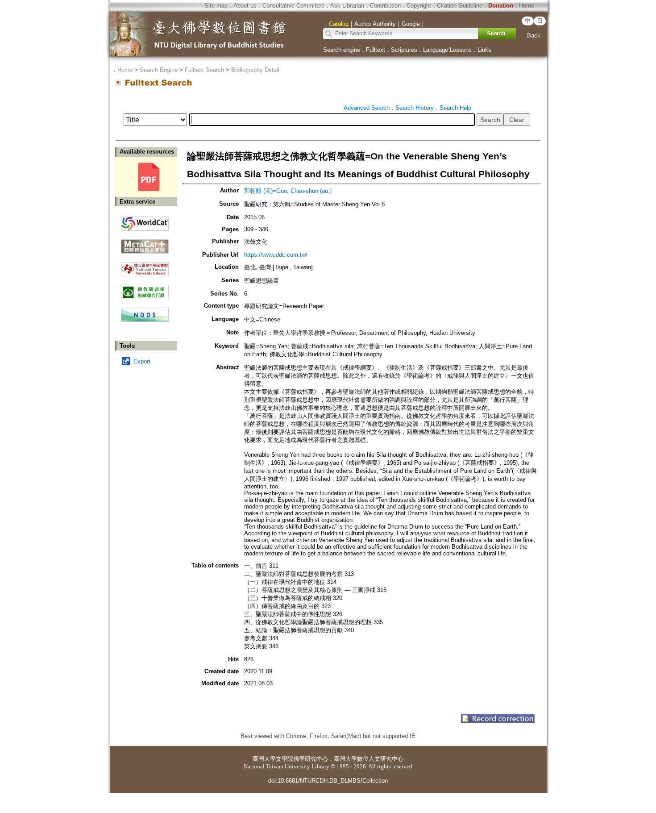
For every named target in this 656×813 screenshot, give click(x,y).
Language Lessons (447, 49)
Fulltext (375, 49)
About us (245, 5)
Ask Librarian (347, 5)
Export (141, 361)
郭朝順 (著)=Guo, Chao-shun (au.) (288, 191)
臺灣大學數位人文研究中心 (368, 758)
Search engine (341, 49)
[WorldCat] (145, 221)
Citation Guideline (459, 5)
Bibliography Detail (255, 70)
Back (533, 35)
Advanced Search (367, 107)
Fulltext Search (204, 70)
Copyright (419, 5)
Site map (216, 5)
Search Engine (159, 70)
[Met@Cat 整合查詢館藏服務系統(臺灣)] (145, 243)
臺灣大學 (264, 758)
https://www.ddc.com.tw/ (275, 254)
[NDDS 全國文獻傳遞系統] (145, 320)
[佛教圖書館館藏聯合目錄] (145, 288)
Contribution (385, 5)
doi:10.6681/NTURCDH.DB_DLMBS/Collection (328, 780)
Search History (414, 107)
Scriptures (404, 49)
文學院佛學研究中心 (302, 758)
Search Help (455, 107)
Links (484, 49)
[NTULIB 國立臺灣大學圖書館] (145, 265)
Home (526, 5)
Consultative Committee (293, 5)
